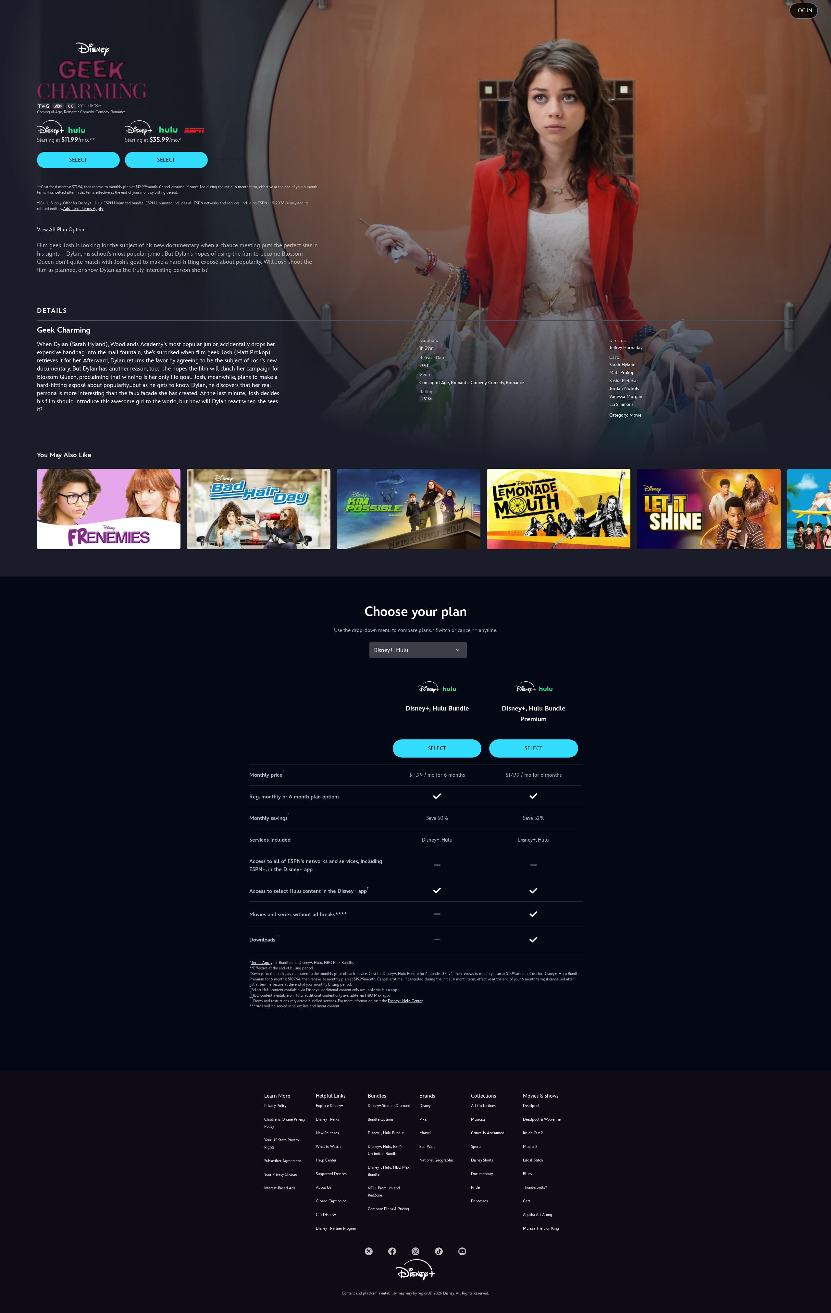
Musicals (478, 1119)
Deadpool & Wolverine (542, 1119)
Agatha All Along (537, 1214)
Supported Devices (331, 1174)
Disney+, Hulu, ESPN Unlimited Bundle (385, 1150)
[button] (338, 1096)
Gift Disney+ (326, 1214)
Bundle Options (380, 1119)
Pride (475, 1187)
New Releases (327, 1133)
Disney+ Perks (327, 1119)
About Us (323, 1187)
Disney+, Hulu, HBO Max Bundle (389, 1171)
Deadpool (531, 1105)
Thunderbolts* (535, 1187)
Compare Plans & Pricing (388, 1209)
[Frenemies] (108, 509)
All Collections (483, 1105)
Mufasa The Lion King (541, 1228)
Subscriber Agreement (282, 1161)
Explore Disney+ (329, 1105)
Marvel (425, 1133)
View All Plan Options (61, 229)
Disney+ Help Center (405, 1001)
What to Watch (328, 1146)
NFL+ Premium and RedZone (384, 1192)
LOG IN (803, 10)
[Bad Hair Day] (258, 509)
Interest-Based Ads (279, 1188)
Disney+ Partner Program (336, 1228)
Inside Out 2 (533, 1133)
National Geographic (436, 1160)
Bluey (527, 1174)
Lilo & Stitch (533, 1160)
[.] (369, 1251)
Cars (526, 1201)
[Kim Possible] (408, 509)
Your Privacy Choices (280, 1174)
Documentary (482, 1174)
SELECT (78, 160)
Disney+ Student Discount (389, 1105)
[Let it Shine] (708, 509)
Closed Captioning (331, 1201)
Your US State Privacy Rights (281, 1143)
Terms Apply (261, 962)
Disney (424, 1105)
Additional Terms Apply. (83, 208)
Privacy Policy (275, 1105)
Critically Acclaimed (487, 1133)
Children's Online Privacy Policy (284, 1123)
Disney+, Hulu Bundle (386, 1133)
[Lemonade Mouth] (558, 509)
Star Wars (427, 1146)
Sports (476, 1146)
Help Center (326, 1160)
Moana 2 (530, 1146)
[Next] (818, 508)
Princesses (479, 1201)
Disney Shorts (482, 1160)
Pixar (423, 1119)
